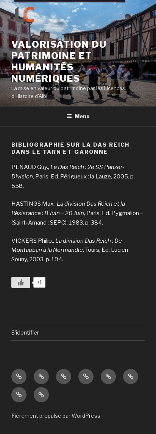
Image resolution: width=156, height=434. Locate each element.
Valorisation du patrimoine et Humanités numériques (59, 61)
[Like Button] (20, 282)
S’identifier (25, 332)
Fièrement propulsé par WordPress (55, 415)
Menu (82, 116)
